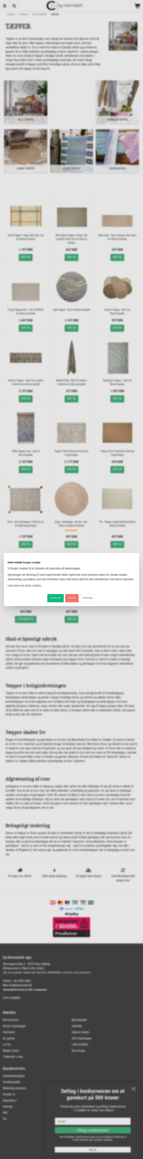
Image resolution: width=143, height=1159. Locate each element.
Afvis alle (72, 598)
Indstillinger (88, 598)
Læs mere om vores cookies (24, 585)
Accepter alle (55, 598)
